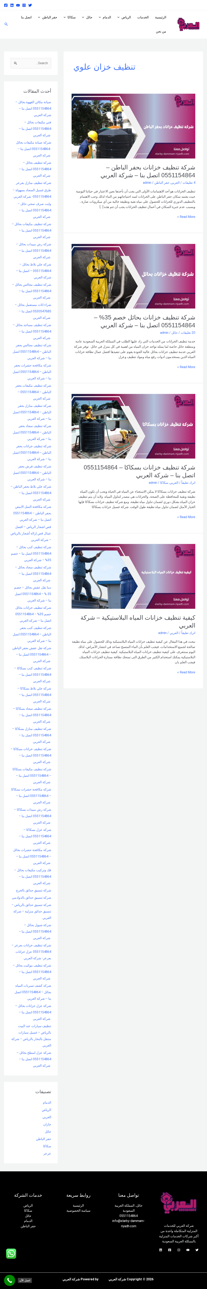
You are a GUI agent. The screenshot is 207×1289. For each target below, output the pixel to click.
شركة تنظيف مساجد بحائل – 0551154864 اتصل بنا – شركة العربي (32, 331)
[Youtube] (18, 5)
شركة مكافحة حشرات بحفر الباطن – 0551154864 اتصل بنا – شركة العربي (32, 371)
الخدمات (143, 17)
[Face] (169, 1249)
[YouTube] (187, 1249)
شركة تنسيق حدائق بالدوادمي (31, 898)
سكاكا (72, 17)
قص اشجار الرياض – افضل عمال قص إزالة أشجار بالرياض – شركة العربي (31, 533)
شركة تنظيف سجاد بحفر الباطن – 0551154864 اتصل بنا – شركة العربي (32, 432)
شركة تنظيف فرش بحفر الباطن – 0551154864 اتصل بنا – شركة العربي (32, 472)
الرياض (126, 17)
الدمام (107, 17)
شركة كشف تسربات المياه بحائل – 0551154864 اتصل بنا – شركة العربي (33, 992)
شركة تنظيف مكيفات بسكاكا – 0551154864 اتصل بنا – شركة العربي (32, 775)
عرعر (47, 1153)
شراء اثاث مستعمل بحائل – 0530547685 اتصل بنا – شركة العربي (33, 311)
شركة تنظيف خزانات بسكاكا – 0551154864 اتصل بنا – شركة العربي (31, 755)
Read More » (186, 216)
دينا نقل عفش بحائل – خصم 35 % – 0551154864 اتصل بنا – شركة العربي (32, 594)
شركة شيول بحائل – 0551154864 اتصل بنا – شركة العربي (35, 931)
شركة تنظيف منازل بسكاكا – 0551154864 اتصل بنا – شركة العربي (31, 735)
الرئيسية (160, 17)
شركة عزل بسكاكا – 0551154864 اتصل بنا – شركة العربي (35, 836)
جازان (47, 1124)
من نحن (161, 31)
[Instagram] (24, 5)
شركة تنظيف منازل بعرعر (33, 183)
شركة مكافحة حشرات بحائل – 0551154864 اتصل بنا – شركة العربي (32, 856)
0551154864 (128, 1216)
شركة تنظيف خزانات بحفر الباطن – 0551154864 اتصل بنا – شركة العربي (32, 452)
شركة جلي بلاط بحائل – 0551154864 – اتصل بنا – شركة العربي (33, 270)
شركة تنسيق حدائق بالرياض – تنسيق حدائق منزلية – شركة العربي (31, 911)
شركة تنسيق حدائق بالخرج (33, 890)
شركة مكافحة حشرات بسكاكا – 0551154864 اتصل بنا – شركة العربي (31, 795)
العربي (175, 183)
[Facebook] (6, 5)
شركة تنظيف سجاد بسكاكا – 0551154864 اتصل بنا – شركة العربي (32, 715)
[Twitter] (30, 5)
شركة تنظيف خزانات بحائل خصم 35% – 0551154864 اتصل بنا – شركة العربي (33, 614)
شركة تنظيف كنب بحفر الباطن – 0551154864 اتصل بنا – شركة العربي (32, 634)
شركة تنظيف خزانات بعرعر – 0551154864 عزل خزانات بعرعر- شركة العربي (31, 951)
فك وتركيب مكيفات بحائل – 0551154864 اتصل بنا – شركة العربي (32, 876)
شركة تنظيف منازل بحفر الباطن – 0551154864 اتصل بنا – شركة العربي (32, 412)
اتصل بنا (26, 17)
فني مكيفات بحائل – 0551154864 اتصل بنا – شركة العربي (35, 128)
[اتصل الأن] (9, 1280)
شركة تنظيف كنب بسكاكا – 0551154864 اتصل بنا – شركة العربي (32, 674)
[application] (119, 17)
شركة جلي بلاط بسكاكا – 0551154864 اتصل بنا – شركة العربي (34, 694)
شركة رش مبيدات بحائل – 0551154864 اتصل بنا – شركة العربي (33, 250)
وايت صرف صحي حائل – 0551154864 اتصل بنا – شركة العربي (34, 210)
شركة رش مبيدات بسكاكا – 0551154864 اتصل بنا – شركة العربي (32, 816)
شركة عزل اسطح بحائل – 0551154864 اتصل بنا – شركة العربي (34, 1059)
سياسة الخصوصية (78, 1210)
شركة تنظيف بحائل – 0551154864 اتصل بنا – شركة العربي (35, 169)
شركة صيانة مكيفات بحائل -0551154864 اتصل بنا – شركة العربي (33, 149)
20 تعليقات (188, 333)
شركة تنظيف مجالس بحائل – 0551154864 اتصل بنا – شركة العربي (31, 291)
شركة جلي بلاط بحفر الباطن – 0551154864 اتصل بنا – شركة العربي (31, 493)
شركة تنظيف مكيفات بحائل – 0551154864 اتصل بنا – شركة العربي (31, 230)
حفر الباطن (49, 17)
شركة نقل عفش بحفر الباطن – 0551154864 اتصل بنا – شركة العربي (31, 654)
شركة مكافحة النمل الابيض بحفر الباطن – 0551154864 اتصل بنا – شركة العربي (32, 513)
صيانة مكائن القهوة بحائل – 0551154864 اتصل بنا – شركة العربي (33, 108)
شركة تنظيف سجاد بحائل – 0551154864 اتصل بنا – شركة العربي (33, 573)
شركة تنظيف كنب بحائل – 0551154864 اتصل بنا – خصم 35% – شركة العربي (31, 553)
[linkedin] (12, 5)
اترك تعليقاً (188, 483)
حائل (89, 17)
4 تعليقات (189, 183)
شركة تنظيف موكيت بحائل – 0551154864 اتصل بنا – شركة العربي (32, 972)
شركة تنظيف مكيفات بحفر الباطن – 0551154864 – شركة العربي (33, 392)
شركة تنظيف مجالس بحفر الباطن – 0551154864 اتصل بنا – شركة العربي (32, 351)
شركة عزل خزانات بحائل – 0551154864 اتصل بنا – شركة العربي (33, 1012)
